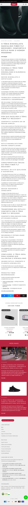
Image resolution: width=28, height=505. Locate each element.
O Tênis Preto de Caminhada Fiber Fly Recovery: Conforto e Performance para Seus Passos (13, 401)
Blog (2, 427)
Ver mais (3, 378)
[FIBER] (14, 420)
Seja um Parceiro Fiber (6, 433)
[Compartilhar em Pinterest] (17, 295)
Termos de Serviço (5, 446)
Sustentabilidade (5, 453)
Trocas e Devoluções (6, 449)
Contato (3, 431)
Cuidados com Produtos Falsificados (9, 436)
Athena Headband (9, 327)
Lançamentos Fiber (6, 285)
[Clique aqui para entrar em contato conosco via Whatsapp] (26, 497)
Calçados (17, 40)
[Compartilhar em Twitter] (11, 295)
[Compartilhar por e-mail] (23, 295)
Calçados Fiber (5, 288)
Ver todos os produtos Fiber (7, 291)
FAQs (2, 429)
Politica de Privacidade (6, 444)
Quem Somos (4, 442)
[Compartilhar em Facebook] (4, 295)
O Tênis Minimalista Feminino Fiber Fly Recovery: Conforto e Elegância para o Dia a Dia (13, 366)
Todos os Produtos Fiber (7, 281)
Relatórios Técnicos (5, 451)
